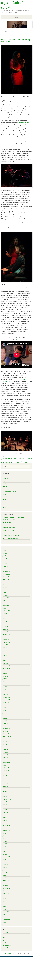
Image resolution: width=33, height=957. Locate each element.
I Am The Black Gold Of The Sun (10, 520)
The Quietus (5, 932)
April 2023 (5, 655)
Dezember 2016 (6, 854)
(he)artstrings (6, 478)
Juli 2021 (5, 710)
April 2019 (5, 781)
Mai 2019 (5, 778)
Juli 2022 (5, 679)
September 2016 (7, 862)
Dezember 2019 (6, 760)
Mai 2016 (5, 872)
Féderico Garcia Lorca (8, 459)
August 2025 (6, 582)
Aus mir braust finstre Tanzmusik (10, 538)
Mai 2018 (5, 809)
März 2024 (5, 626)
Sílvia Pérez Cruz (8, 462)
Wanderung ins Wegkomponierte (10, 533)
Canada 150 (5, 483)
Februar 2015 (6, 912)
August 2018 (6, 802)
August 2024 (6, 613)
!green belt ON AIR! (7, 476)
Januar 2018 (5, 820)
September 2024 (7, 611)
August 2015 (6, 896)
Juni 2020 (5, 744)
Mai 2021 (5, 715)
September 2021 (7, 705)
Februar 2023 (6, 660)
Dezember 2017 (6, 823)
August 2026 (6, 550)
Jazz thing (5, 942)
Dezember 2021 (6, 697)
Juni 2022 (5, 681)
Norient (4, 937)
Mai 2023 (5, 652)
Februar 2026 (6, 566)
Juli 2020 (5, 741)
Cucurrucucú (26, 458)
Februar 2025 (6, 597)
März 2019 (5, 783)
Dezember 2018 (6, 791)
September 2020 (7, 736)
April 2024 (5, 624)
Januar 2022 (5, 694)
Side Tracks (5, 507)
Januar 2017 (5, 851)
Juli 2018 (5, 804)
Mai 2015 (5, 904)
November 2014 (6, 919)
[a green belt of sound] (17, 28)
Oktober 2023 (6, 639)
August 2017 (6, 833)
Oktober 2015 (6, 891)
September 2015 (7, 893)
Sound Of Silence (16, 462)
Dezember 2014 (6, 917)
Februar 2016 (6, 880)
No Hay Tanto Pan (23, 461)
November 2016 (6, 857)
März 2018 (5, 815)
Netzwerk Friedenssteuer (9, 948)
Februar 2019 (6, 786)
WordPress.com (16, 954)
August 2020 (6, 739)
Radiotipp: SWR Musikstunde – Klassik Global (13, 517)
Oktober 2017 (6, 828)
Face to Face (6, 489)
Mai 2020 (5, 747)
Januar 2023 (5, 663)
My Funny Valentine (13, 461)
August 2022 (6, 676)
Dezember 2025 (6, 571)
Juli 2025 (5, 584)
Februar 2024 (6, 629)
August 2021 (6, 707)
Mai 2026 (5, 558)
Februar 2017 (6, 849)
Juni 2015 (5, 901)
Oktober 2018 (6, 796)
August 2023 (6, 645)
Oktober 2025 (6, 577)
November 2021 (6, 700)
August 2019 (6, 770)
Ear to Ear (16, 456)
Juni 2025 (5, 587)
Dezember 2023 (6, 634)
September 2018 (7, 799)
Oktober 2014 (6, 922)
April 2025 (5, 592)
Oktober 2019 (6, 765)
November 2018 (6, 794)
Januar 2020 (5, 757)
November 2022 (6, 668)
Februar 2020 (6, 754)
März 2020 (5, 752)
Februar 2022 (6, 692)
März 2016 (5, 877)
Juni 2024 (5, 618)
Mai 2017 (5, 841)
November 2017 (6, 825)
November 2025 (6, 574)
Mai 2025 (5, 590)
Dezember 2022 (6, 666)
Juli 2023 (5, 647)
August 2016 (6, 864)
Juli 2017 (5, 836)
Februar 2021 (6, 723)
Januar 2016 (5, 883)
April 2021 (5, 718)
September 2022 (7, 673)
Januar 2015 (5, 914)
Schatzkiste (5, 504)
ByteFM (4, 940)
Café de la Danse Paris (10, 458)
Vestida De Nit (24, 462)
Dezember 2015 (6, 885)
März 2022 (5, 689)
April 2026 (5, 561)
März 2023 (5, 658)
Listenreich (5, 497)
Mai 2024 (5, 621)
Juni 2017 (5, 838)
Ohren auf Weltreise (7, 502)
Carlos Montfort (18, 458)
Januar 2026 (5, 569)
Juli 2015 (5, 898)
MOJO (4, 934)
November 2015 (6, 888)
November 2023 (6, 637)
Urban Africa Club (7, 945)
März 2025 (5, 595)
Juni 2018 (5, 807)
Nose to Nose (6, 499)
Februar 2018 (6, 817)
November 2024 (6, 605)
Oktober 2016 (6, 859)
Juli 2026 (5, 553)
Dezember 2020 (6, 728)
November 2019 (6, 762)
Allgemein (11, 456)
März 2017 (5, 846)
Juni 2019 (5, 775)
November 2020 (6, 731)
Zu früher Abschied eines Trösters (11, 525)
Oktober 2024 (6, 608)
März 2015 (5, 909)
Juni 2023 (5, 650)
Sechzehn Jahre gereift (8, 522)
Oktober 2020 (6, 734)
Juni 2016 (5, 870)
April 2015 (5, 906)
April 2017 (5, 843)
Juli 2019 (5, 773)
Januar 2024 (5, 631)
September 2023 (7, 642)
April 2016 (5, 875)
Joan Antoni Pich (17, 459)
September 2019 (7, 768)
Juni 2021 (5, 713)
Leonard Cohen (25, 459)
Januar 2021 (5, 726)
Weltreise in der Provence (9, 527)
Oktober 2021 (6, 702)
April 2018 (5, 812)
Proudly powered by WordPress (10, 953)
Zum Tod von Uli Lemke (8, 540)
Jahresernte (5, 494)
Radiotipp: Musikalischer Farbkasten (11, 535)
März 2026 (5, 563)
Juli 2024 (5, 616)
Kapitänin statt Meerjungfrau (9, 530)
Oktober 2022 (6, 671)
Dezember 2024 (6, 603)
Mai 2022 (5, 684)
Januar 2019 (5, 789)
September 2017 (7, 830)
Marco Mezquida (5, 461)
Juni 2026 (5, 556)
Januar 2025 (5, 600)
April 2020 (5, 749)
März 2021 (5, 720)
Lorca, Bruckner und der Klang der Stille (15, 40)
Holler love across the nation (9, 491)
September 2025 (7, 579)
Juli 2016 (5, 867)
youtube (18, 339)
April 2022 (5, 686)
